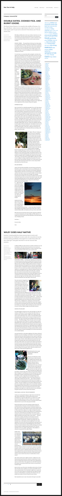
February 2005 (47, 139)
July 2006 (46, 121)
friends (5, 39)
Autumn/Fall (6, 36)
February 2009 (47, 95)
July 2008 (46, 100)
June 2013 (46, 65)
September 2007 (47, 108)
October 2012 (47, 70)
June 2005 (47, 135)
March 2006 (47, 125)
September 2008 (47, 99)
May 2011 (46, 81)
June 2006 (47, 122)
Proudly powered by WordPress (14, 491)
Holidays (49, 40)
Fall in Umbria (49, 32)
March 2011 (47, 83)
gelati (46, 40)
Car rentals (47, 27)
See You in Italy (9, 7)
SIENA (51, 49)
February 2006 (47, 126)
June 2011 (46, 80)
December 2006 (47, 116)
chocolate (51, 27)
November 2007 (47, 106)
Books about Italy (53, 26)
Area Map (36, 7)
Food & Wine (6, 37)
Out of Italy (53, 45)
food (46, 36)
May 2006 (46, 123)
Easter (51, 30)
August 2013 (47, 63)
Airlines (52, 23)
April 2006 (47, 124)
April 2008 (47, 102)
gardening (8, 39)
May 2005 (46, 136)
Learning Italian (51, 43)
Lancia (46, 43)
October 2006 (47, 118)
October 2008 (47, 98)
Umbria (8, 40)
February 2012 (47, 75)
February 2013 (47, 68)
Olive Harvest (47, 45)
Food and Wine (9, 38)
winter (54, 56)
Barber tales (6, 256)
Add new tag (47, 22)
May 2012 (46, 72)
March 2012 (47, 74)
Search (46, 15)
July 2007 (46, 110)
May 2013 (46, 66)
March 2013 (47, 67)
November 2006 (47, 117)
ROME (53, 47)
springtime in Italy (50, 53)
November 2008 (47, 97)
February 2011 (47, 84)
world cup (46, 58)
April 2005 (47, 137)
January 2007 (47, 115)
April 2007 (47, 112)
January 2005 (47, 140)
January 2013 (47, 69)
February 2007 (47, 114)
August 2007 (47, 109)
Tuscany (52, 54)
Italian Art (55, 40)
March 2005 (47, 138)
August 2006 (47, 120)
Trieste (48, 54)
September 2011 (47, 78)
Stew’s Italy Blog (49, 7)
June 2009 (47, 93)
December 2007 (47, 105)
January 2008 (47, 104)
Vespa (51, 56)
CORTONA (47, 30)
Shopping (47, 49)
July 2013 (46, 64)
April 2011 (46, 82)
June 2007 (47, 111)
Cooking (9, 36)
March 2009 (47, 94)
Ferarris (5, 257)
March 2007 (47, 113)
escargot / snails (55, 30)
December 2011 (47, 76)
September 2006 (48, 119)
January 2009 (47, 96)
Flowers (55, 34)
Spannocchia (47, 51)
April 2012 (47, 73)
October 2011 (47, 77)
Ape (56, 22)
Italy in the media (50, 42)
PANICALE (9, 37)
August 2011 (47, 79)
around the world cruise (51, 24)
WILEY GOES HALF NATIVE (17, 232)
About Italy (42, 7)
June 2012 (46, 71)
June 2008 (47, 101)
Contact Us (56, 7)
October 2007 (47, 107)
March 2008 (47, 103)
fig (6, 257)
